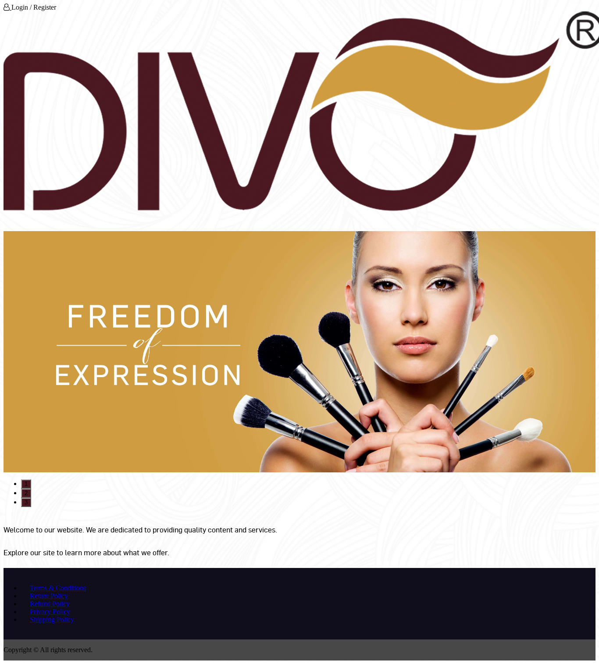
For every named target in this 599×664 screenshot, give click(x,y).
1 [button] (26, 484)
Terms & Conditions (58, 588)
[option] (299, 351)
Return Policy (49, 596)
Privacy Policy (50, 611)
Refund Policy (50, 603)
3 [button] (26, 502)
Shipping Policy (52, 619)
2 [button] (26, 493)
